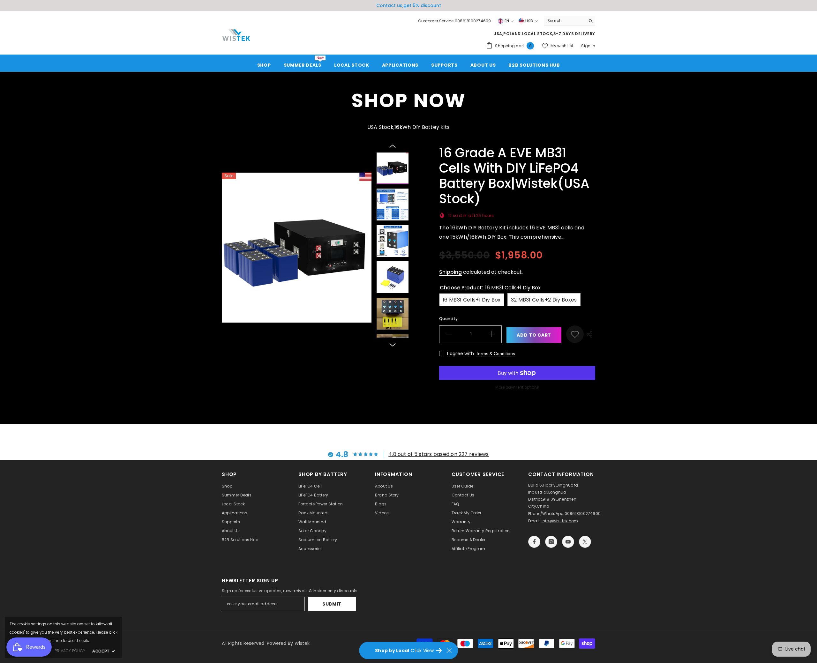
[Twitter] (585, 542)
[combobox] (564, 21)
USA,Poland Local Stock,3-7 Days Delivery (544, 33)
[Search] (569, 21)
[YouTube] (568, 542)
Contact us (389, 5)
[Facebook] (534, 542)
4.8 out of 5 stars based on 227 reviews (438, 454)
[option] (408, 5)
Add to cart (534, 335)
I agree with (460, 353)
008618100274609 (583, 513)
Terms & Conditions (495, 353)
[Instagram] (551, 542)
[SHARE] (589, 334)
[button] (392, 146)
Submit (331, 604)
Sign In (588, 45)
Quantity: (449, 318)
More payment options (517, 387)
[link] (575, 334)
